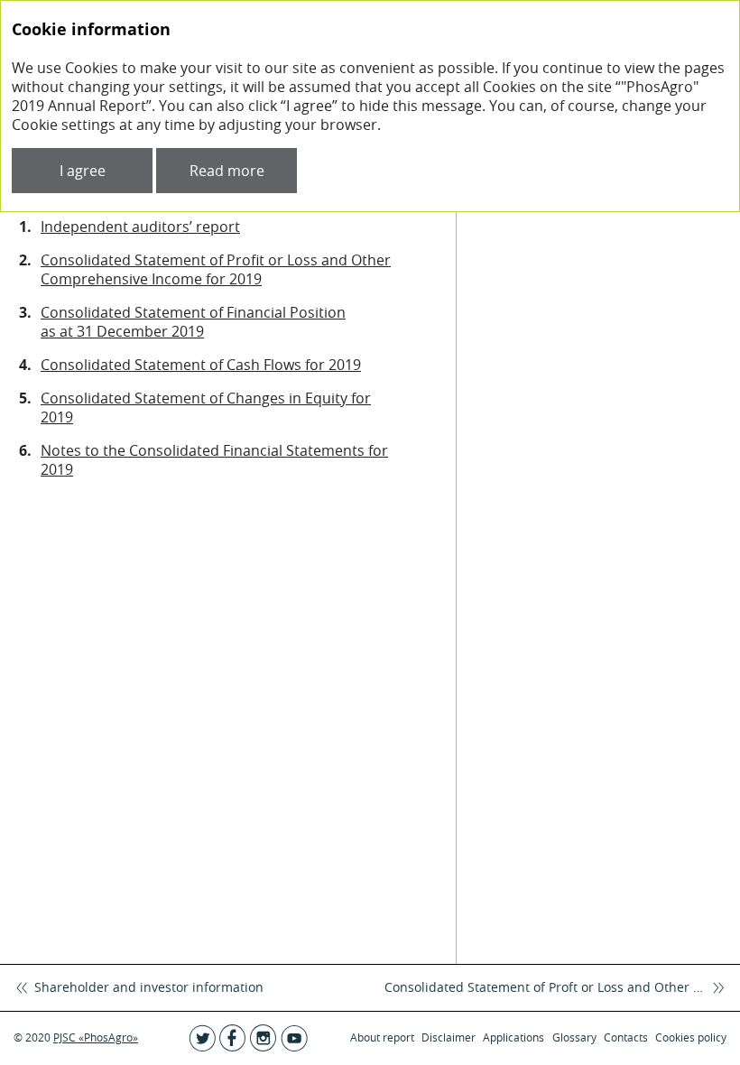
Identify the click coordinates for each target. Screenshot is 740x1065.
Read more (227, 171)
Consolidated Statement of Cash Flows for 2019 (201, 365)
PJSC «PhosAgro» (95, 1037)
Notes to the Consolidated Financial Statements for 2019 (214, 459)
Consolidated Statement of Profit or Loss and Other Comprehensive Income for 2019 (216, 269)
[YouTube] (294, 1037)
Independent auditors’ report (140, 226)
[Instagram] (263, 1037)
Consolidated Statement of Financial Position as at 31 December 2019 (193, 321)
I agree (83, 171)
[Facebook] (232, 1037)
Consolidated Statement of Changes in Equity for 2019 (206, 407)
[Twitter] (202, 1037)
